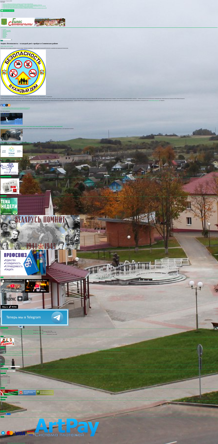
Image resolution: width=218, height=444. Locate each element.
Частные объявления (7, 31)
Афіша (1, 40)
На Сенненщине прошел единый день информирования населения (16, 107)
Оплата (4, 37)
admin (12, 46)
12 (5, 380)
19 (5, 381)
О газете (4, 29)
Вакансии (5, 33)
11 (3, 380)
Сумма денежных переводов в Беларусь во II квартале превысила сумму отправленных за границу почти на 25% (25, 7)
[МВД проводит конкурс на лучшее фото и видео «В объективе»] (11, 140)
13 (6, 380)
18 (3, 381)
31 (2, 384)
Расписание (5, 34)
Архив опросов (6, 361)
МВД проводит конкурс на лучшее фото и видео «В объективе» (16, 142)
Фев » (7, 385)
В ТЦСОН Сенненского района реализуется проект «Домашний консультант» (18, 6)
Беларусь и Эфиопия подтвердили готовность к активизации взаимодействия (18, 3)
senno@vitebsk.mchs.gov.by (154, 100)
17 (2, 381)
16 (1, 381)
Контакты (5, 36)
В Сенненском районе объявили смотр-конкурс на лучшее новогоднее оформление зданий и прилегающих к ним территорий (31, 126)
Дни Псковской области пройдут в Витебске (11, 159)
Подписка (5, 32)
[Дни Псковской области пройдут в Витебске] (11, 156)
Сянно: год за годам (6, 30)
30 (1, 384)
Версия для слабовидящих (8, 10)
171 (9, 46)
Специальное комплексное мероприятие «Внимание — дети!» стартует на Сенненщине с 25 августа (22, 4)
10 (2, 380)
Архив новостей (3, 370)
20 (6, 381)
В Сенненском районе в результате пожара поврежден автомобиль (16, 108)
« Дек (2, 385)
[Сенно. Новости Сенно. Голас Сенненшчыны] (32, 25)
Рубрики (2, 366)
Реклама (4, 35)
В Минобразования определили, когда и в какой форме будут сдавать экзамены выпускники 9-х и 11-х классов (24, 5)
